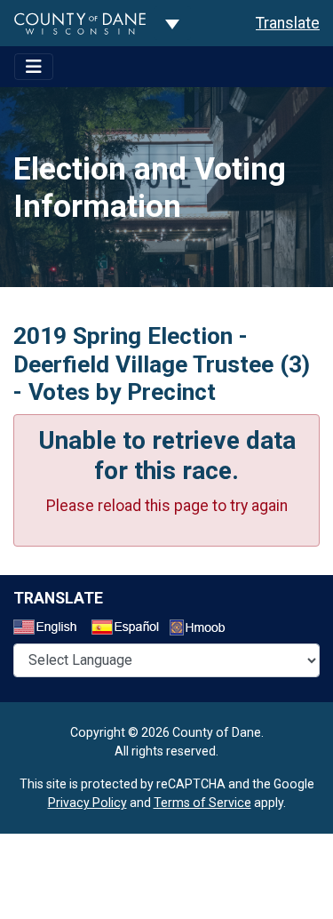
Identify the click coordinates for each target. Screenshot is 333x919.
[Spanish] (128, 629)
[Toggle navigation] (33, 66)
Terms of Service (202, 802)
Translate (288, 23)
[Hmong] (203, 629)
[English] (50, 629)
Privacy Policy (87, 802)
